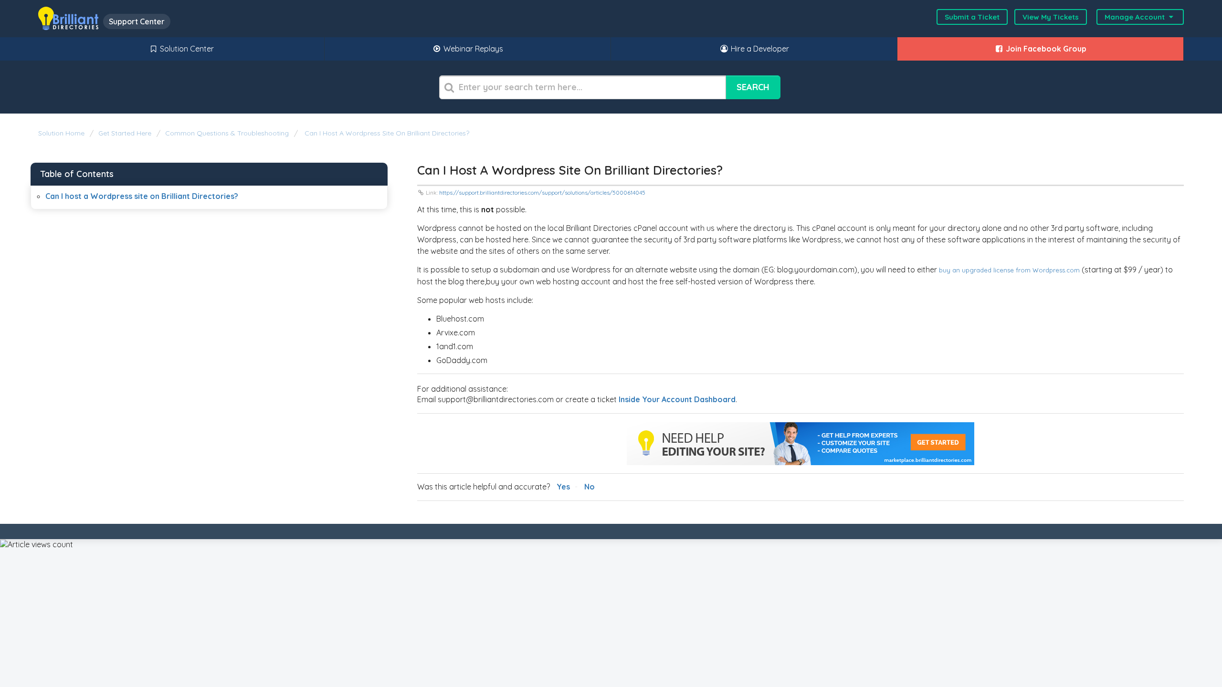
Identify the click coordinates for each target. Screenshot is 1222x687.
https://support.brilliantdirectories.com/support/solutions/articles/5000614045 (542, 192)
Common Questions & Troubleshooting (227, 133)
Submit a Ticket (972, 16)
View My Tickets (1050, 16)
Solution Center (186, 48)
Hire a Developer (759, 48)
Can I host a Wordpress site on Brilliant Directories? (386, 133)
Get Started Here (124, 133)
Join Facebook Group (1045, 48)
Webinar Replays (472, 48)
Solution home (62, 133)
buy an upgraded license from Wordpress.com (1009, 270)
